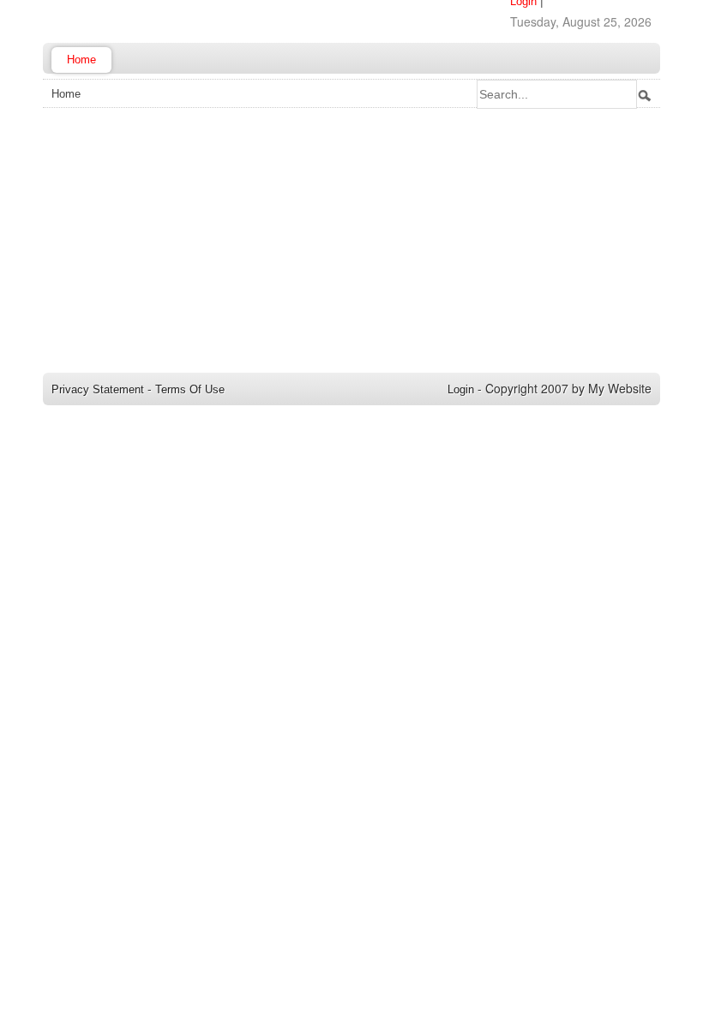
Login (461, 389)
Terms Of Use (190, 389)
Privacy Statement (97, 389)
